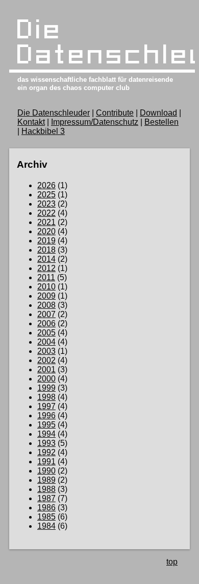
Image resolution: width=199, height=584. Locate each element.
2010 (46, 286)
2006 (46, 323)
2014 (46, 259)
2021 (46, 222)
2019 (46, 240)
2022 (46, 213)
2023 (46, 203)
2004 (46, 342)
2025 (46, 194)
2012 (46, 268)
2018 (46, 249)
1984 (46, 526)
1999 (46, 388)
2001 (46, 369)
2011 (46, 277)
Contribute (115, 112)
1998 (46, 397)
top (172, 561)
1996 (46, 415)
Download (158, 112)
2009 (46, 295)
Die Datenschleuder (53, 112)
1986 (46, 507)
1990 (46, 470)
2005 (46, 332)
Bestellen (161, 122)
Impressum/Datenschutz (94, 122)
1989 (46, 480)
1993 (46, 443)
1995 (46, 424)
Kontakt (31, 122)
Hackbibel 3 (43, 131)
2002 (46, 360)
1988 (46, 489)
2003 (46, 351)
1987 (46, 498)
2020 (46, 231)
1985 (46, 516)
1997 (46, 406)
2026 (46, 185)
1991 (46, 461)
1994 (46, 434)
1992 (46, 452)
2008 (46, 305)
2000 (46, 378)
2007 (46, 314)
